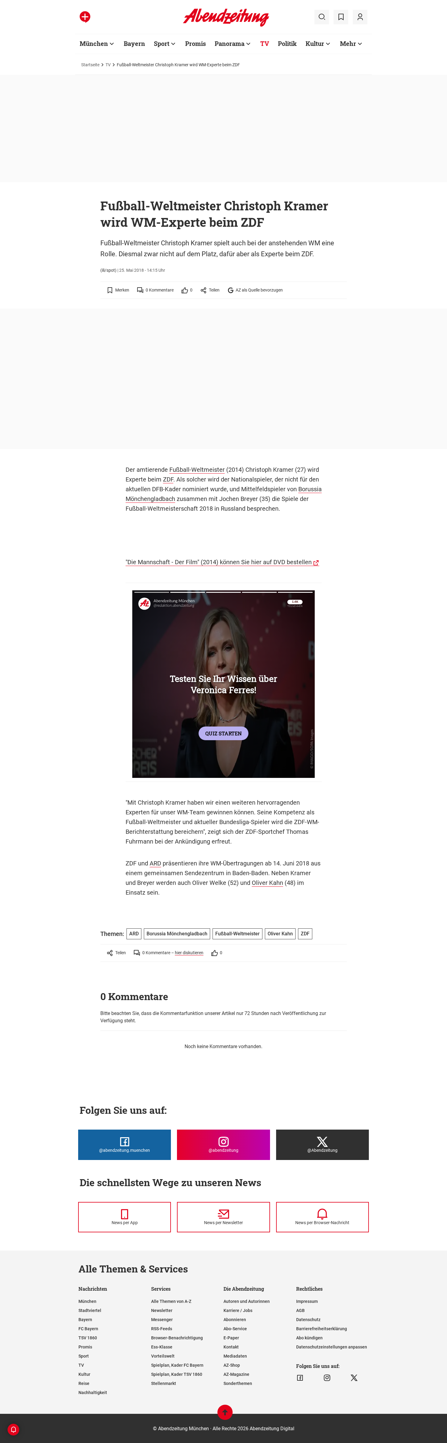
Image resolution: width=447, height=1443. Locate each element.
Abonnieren (235, 1319)
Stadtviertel (89, 1310)
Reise (83, 1383)
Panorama (229, 43)
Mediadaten (235, 1356)
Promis (195, 43)
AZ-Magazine (236, 1374)
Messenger (162, 1319)
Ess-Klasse (161, 1347)
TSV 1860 (87, 1337)
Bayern (134, 43)
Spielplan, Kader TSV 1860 (176, 1374)
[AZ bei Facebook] (300, 1378)
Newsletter (161, 1310)
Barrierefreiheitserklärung (321, 1328)
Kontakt (231, 1347)
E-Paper (231, 1337)
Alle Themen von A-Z (171, 1301)
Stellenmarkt (163, 1383)
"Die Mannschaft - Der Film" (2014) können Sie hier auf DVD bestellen (219, 562)
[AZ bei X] (354, 1378)
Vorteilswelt (163, 1356)
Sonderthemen (238, 1383)
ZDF (168, 479)
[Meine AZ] (360, 17)
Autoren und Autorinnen (247, 1301)
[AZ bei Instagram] (327, 1378)
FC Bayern (88, 1328)
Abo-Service (235, 1328)
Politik (287, 43)
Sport (161, 43)
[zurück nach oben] (225, 1415)
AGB (300, 1310)
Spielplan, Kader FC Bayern (177, 1365)
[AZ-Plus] (85, 17)
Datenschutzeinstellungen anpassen (331, 1347)
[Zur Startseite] (226, 25)
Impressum (307, 1301)
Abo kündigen (309, 1337)
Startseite (90, 64)
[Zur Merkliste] (341, 17)
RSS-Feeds (161, 1328)
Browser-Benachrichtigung (177, 1337)
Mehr (348, 43)
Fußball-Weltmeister (197, 469)
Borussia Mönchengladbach (177, 934)
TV (264, 43)
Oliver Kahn (267, 882)
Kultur (315, 43)
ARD (155, 863)
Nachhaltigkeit (92, 1392)
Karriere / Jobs (238, 1310)
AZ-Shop (232, 1365)
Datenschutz (308, 1319)
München (94, 43)
